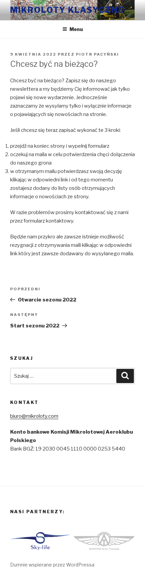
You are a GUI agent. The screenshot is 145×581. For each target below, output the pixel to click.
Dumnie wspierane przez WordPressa (52, 565)
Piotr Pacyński (97, 54)
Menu (76, 29)
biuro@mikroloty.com (34, 416)
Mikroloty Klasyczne (67, 10)
